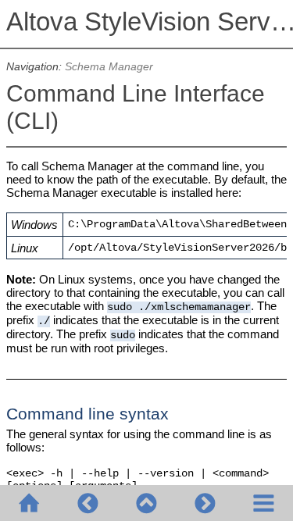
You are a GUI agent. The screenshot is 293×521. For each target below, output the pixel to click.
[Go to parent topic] (146, 503)
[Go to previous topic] (88, 503)
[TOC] (263, 503)
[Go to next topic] (205, 503)
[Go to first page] (29, 503)
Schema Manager (109, 67)
